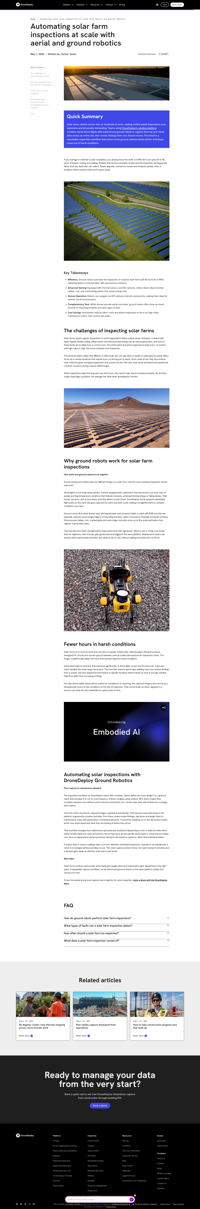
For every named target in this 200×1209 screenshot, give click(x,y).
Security (56, 1180)
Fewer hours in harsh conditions (39, 92)
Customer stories (130, 1155)
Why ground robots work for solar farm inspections (41, 83)
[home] (24, 5)
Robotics (57, 1155)
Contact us (162, 1183)
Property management (97, 1185)
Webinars (126, 1170)
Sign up (125, 1140)
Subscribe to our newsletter (134, 1180)
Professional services (62, 1170)
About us (161, 1158)
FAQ (32, 113)
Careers (160, 1163)
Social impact (163, 1178)
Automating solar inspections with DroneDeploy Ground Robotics (39, 103)
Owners (91, 1145)
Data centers (93, 1150)
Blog (33, 19)
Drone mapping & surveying (65, 1145)
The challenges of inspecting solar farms (40, 74)
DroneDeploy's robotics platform (139, 128)
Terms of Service (178, 1204)
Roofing (91, 1180)
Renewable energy (96, 1160)
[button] (68, 5)
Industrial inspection (61, 1160)
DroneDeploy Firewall (62, 1175)
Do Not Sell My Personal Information (145, 1204)
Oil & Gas (92, 1155)
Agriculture (92, 1165)
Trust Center (58, 1185)
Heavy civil (92, 1190)
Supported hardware (62, 1165)
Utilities (91, 1175)
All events (161, 1140)
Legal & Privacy (129, 1175)
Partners (161, 1188)
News (159, 1168)
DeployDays (162, 1145)
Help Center (127, 1165)
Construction (93, 1140)
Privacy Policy (165, 1204)
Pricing (122, 4)
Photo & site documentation (65, 1150)
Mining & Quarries (95, 1170)
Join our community (131, 1150)
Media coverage (164, 1173)
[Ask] (132, 1199)
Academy (126, 1145)
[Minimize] (135, 1195)
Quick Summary (37, 67)
